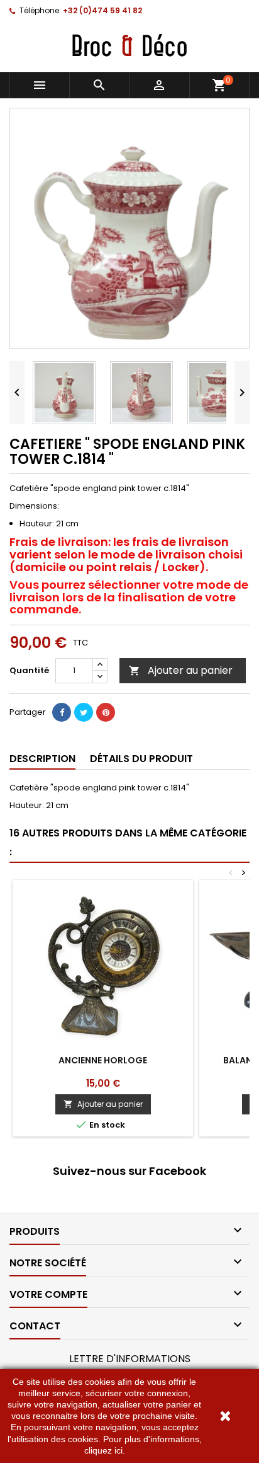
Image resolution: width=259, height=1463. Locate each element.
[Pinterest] (105, 712)
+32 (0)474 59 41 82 (102, 10)
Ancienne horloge (102, 1060)
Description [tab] (42, 758)
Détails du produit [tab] (141, 758)
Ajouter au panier (181, 670)
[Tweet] (83, 712)
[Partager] (61, 712)
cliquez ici (103, 1450)
